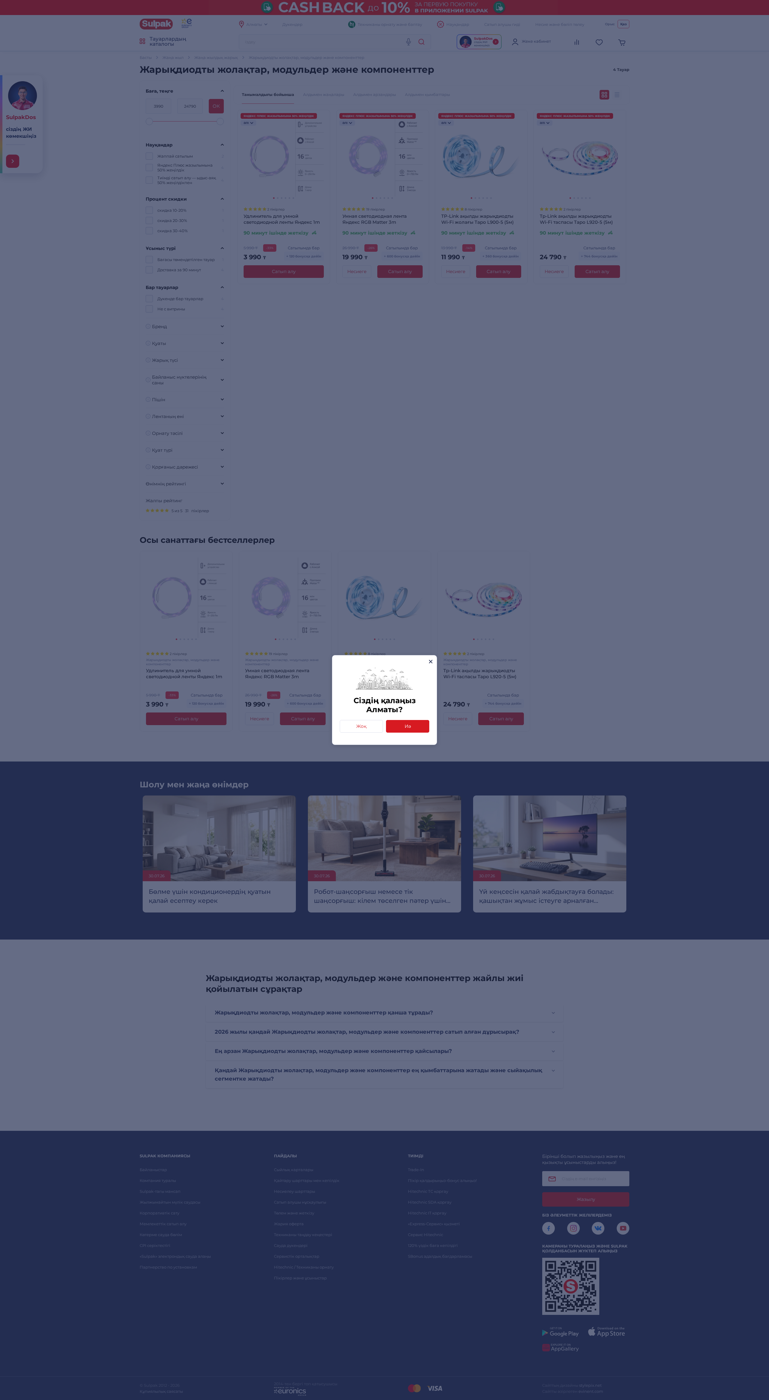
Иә (408, 726)
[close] (430, 661)
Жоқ (361, 726)
